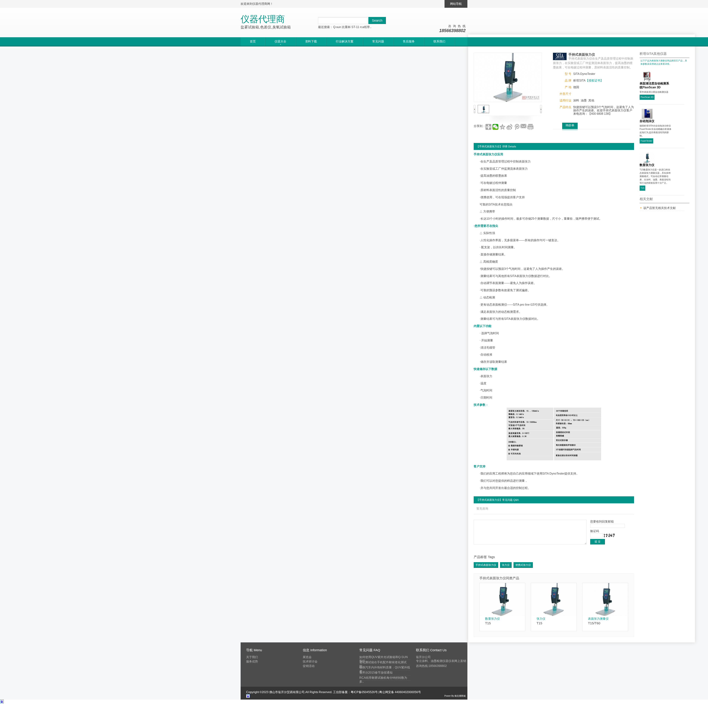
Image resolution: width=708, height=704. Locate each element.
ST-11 (355, 27)
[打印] (530, 127)
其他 (591, 100)
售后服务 (409, 41)
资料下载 (311, 41)
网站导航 (456, 3)
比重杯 (346, 27)
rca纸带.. (365, 27)
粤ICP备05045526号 (364, 692)
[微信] (495, 127)
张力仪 (506, 564)
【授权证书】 (594, 80)
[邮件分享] (523, 127)
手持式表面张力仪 (486, 564)
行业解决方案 (344, 41)
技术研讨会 (310, 661)
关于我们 (252, 657)
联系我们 (439, 41)
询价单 (569, 125)
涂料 (576, 100)
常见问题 (378, 41)
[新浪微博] (509, 127)
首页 (253, 41)
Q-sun (337, 27)
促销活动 (309, 665)
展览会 (307, 657)
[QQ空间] (502, 127)
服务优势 (252, 661)
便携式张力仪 (523, 564)
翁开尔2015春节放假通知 (376, 672)
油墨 (584, 100)
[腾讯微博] (516, 127)
